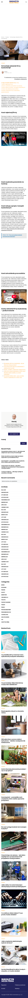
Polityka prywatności (20, 985)
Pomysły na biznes (5, 602)
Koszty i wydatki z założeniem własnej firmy (14, 369)
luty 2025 (3, 517)
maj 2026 (3, 490)
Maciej (5, 71)
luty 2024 (3, 542)
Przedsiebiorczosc (6, 612)
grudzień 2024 (4, 519)
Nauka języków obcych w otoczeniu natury (12, 712)
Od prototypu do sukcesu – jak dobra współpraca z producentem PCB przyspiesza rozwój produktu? (12, 467)
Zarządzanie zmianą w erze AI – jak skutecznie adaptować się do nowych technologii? (13, 452)
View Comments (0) (14, 434)
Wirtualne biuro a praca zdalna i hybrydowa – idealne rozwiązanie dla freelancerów (13, 740)
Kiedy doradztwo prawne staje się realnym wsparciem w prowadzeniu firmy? (12, 457)
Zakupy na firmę (5, 622)
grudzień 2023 (4, 547)
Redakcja (17, 988)
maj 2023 (3, 564)
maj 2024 (3, 534)
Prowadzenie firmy (6, 609)
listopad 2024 (4, 522)
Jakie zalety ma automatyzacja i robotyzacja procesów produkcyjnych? (13, 885)
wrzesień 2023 (4, 554)
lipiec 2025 (3, 504)
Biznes (2, 585)
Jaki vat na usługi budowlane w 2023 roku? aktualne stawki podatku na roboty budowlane (14, 372)
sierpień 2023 (4, 556)
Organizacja (4, 597)
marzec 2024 (4, 539)
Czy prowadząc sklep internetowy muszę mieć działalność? (12, 683)
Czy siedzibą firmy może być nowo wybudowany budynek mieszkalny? (12, 655)
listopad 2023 (4, 549)
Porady (7, 37)
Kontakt (3, 988)
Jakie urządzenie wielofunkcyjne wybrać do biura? (11, 942)
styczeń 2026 (4, 495)
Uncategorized (5, 617)
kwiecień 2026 (4, 492)
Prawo (3, 607)
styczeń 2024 (4, 544)
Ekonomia (3, 587)
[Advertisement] (14, 21)
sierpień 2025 (4, 502)
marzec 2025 (4, 514)
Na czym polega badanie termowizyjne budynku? (13, 828)
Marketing (4, 594)
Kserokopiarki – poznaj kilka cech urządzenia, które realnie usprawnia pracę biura (12, 461)
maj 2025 (3, 509)
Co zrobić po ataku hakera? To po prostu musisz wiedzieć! (12, 914)
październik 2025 (5, 499)
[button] (2, 2)
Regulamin (3, 985)
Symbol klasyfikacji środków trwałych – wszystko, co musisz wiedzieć (13, 970)
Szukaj (3, 439)
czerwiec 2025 (4, 507)
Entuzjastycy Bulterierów (20, 79)
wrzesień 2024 (4, 527)
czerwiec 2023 (4, 561)
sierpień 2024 (4, 529)
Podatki (3, 599)
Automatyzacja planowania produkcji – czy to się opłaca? (14, 770)
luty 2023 (3, 569)
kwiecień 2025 (4, 512)
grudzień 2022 (4, 574)
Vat (2, 619)
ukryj (17, 82)
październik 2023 (5, 551)
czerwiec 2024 (5, 532)
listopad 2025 (4, 497)
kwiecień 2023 (4, 566)
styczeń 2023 (4, 571)
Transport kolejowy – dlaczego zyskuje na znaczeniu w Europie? (12, 472)
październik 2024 (5, 524)
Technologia (4, 614)
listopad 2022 (4, 576)
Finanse (3, 590)
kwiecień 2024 (4, 537)
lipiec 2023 (3, 559)
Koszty (3, 592)
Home (2, 37)
